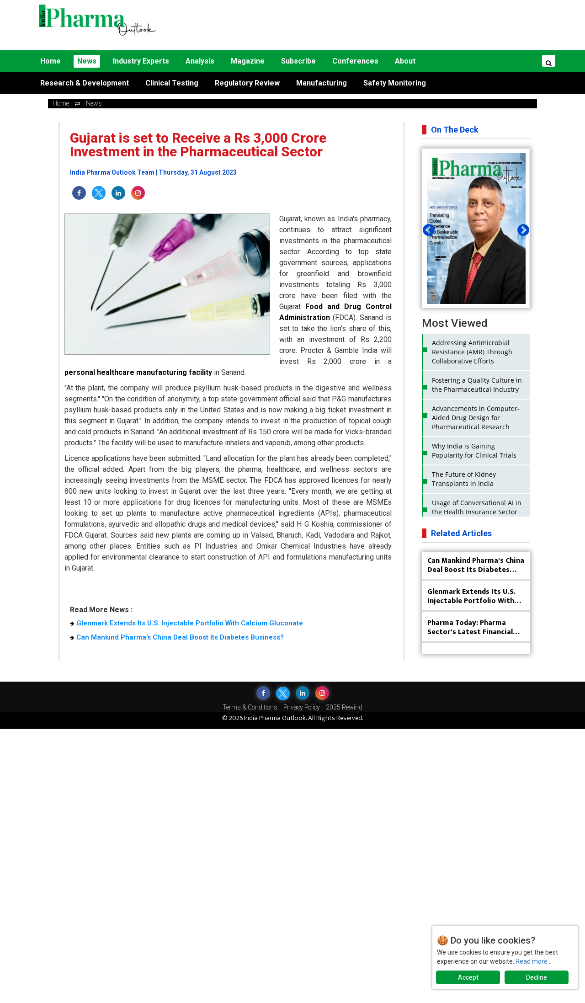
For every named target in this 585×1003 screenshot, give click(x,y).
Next (521, 228)
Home (50, 61)
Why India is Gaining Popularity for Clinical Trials (474, 450)
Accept (468, 977)
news (94, 103)
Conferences (355, 61)
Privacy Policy (301, 707)
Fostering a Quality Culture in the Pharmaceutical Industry (477, 385)
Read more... (534, 961)
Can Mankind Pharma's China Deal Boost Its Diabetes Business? (180, 637)
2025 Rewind (344, 707)
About (405, 61)
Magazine (248, 61)
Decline (536, 977)
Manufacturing (321, 83)
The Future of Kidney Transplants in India (464, 479)
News (86, 61)
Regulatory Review (247, 83)
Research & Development (84, 83)
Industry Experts (141, 61)
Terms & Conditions (250, 707)
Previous (426, 228)
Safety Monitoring (394, 83)
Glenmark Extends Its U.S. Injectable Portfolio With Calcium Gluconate (189, 623)
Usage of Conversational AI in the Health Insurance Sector (476, 507)
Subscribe (298, 61)
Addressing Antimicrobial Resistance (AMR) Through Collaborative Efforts (472, 351)
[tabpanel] (476, 228)
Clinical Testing (171, 83)
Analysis (200, 61)
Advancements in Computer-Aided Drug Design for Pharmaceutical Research (476, 417)
